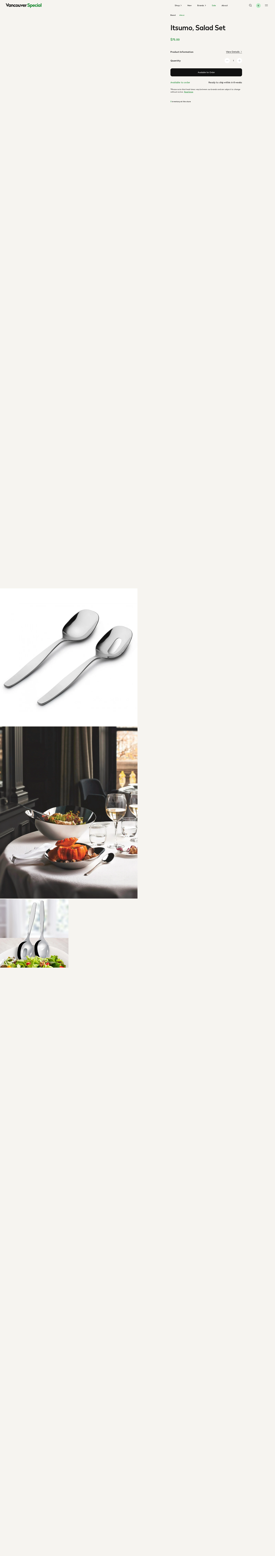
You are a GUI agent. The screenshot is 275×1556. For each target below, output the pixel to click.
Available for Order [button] (206, 72)
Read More (188, 92)
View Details (233, 51)
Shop (177, 5)
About (225, 5)
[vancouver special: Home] (24, 5)
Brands (201, 5)
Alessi (181, 15)
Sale (214, 5)
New (189, 5)
